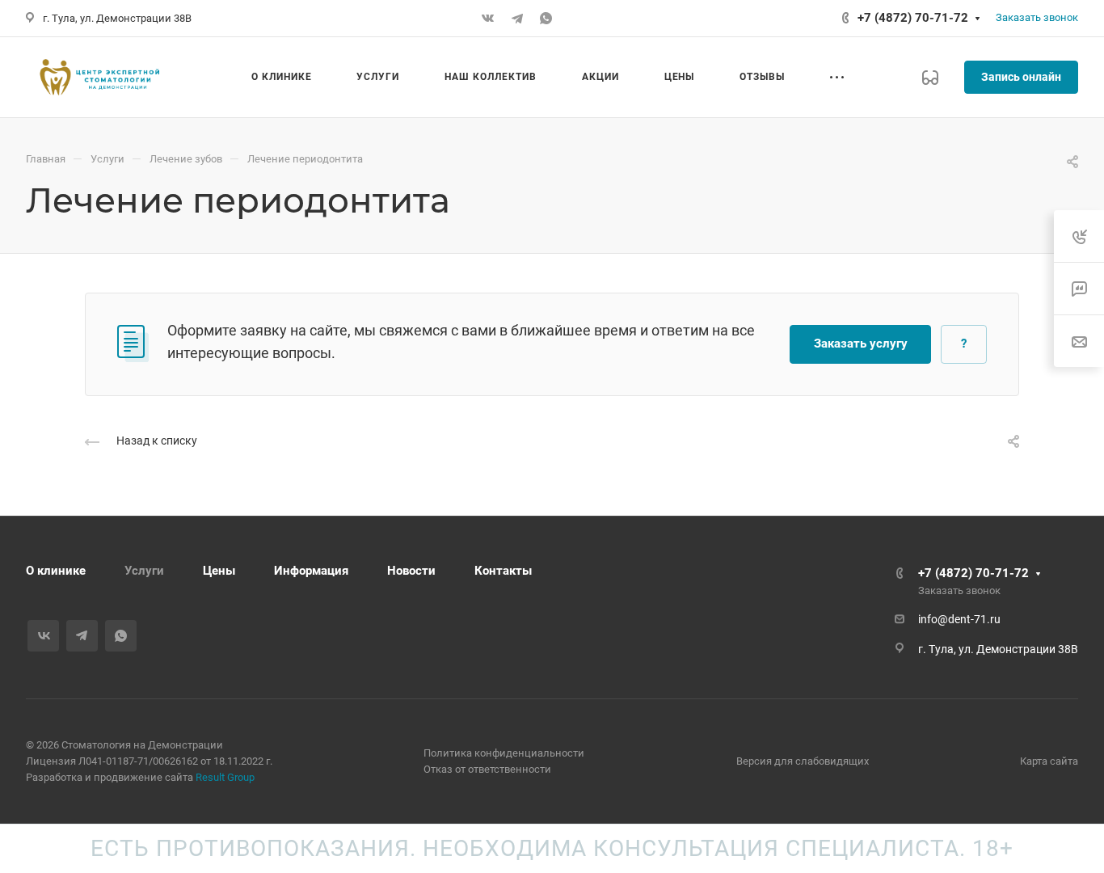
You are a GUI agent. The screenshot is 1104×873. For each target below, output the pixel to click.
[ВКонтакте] (488, 19)
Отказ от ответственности (487, 769)
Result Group (225, 777)
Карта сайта (1049, 761)
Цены (219, 570)
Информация (311, 570)
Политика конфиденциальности (503, 753)
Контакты (503, 570)
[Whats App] (546, 19)
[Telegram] (517, 19)
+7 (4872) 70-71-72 (912, 18)
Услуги (144, 570)
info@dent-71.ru (959, 619)
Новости (411, 570)
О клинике (56, 570)
